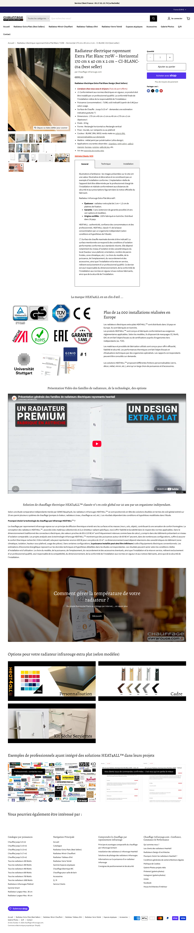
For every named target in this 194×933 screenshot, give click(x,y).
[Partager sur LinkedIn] (156, 90)
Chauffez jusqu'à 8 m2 (17, 842)
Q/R (179, 26)
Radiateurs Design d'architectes (157, 852)
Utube (146, 879)
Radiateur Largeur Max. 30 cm (20, 891)
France (179, 9)
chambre (113, 143)
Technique (106, 163)
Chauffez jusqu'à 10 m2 (17, 845)
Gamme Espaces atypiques (64, 865)
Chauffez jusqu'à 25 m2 (17, 857)
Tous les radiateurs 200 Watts (20, 861)
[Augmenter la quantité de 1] (170, 57)
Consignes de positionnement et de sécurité (116, 866)
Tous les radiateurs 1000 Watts (20, 880)
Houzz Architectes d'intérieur (155, 886)
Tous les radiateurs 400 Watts (20, 868)
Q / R (55, 880)
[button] (11, 138)
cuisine (95, 147)
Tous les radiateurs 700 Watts (20, 876)
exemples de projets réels (94, 150)
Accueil (6, 26)
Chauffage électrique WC (63, 868)
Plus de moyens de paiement (166, 82)
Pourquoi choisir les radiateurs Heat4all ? (160, 856)
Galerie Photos (167, 26)
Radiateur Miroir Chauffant (61, 26)
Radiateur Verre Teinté (112, 26)
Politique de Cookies (152, 863)
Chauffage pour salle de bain (65, 872)
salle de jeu (105, 147)
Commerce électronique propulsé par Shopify (24, 925)
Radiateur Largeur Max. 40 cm (20, 895)
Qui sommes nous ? (151, 844)
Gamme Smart (14, 888)
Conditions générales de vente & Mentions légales (164, 860)
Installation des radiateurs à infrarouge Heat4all (118, 851)
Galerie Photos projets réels (155, 867)
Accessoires (151, 26)
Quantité (150, 51)
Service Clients (59, 884)
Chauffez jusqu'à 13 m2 (17, 849)
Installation (128, 163)
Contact (6, 34)
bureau (88, 147)
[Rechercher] (153, 18)
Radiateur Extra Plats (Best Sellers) (29, 26)
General (84, 164)
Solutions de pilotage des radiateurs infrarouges (118, 855)
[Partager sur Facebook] (148, 90)
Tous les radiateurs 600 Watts (20, 872)
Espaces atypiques (134, 26)
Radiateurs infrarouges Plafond (20, 884)
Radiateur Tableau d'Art (87, 26)
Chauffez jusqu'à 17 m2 (17, 853)
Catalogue (57, 845)
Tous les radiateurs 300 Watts (20, 865)
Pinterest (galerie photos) (154, 871)
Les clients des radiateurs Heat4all (157, 848)
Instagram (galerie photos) (154, 875)
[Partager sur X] (152, 90)
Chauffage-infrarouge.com (90, 71)
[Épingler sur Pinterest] (161, 90)
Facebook (147, 883)
